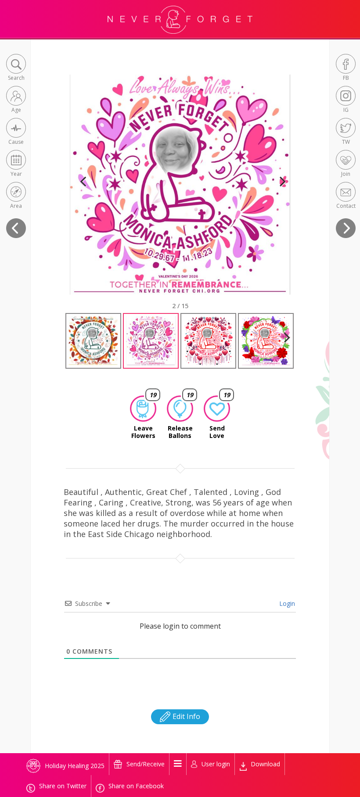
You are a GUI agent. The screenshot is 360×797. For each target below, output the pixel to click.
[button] (16, 68)
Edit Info (185, 716)
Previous (83, 192)
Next (279, 192)
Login (286, 603)
